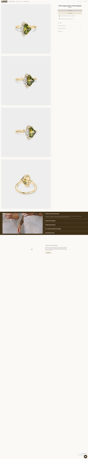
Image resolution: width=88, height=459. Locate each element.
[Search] (78, 1)
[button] (81, 1)
